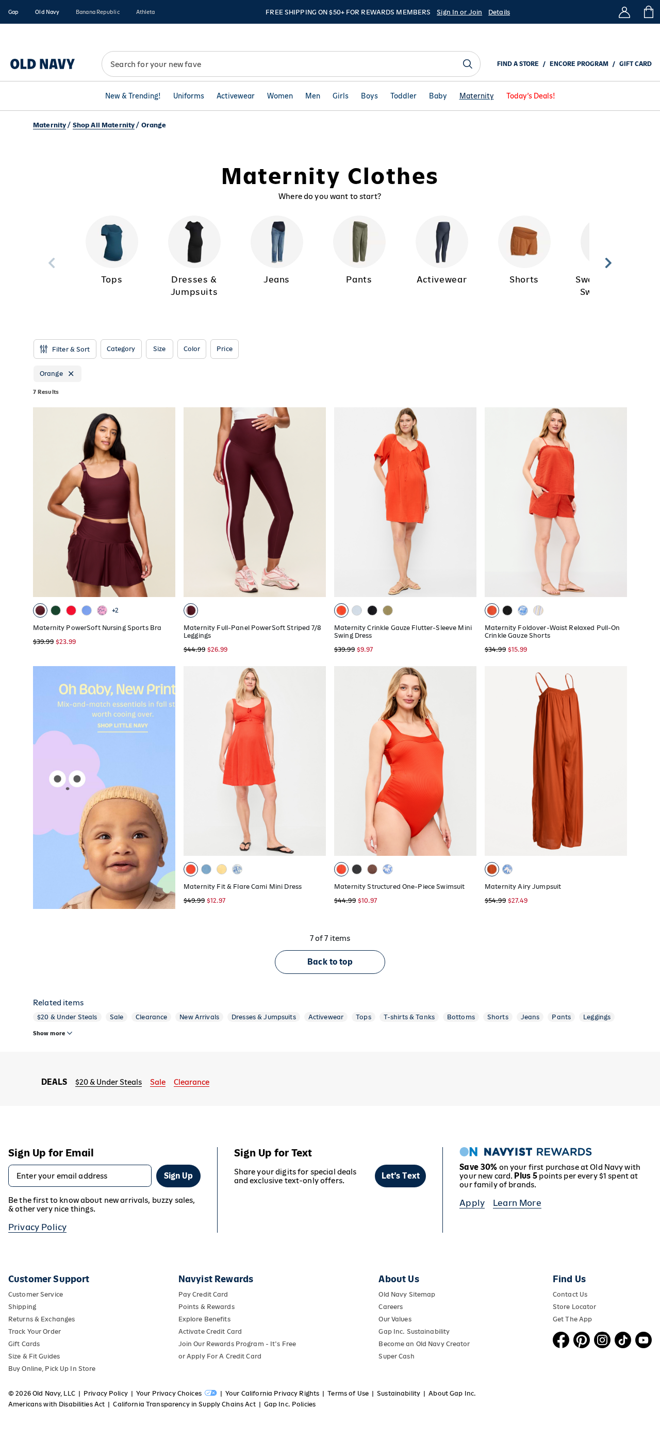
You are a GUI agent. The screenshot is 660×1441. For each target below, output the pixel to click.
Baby (438, 95)
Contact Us (570, 1294)
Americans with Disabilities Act (56, 1404)
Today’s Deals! (530, 95)
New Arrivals (199, 1017)
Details (499, 12)
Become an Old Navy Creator (424, 1344)
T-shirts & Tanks (409, 1017)
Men (312, 95)
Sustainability (398, 1393)
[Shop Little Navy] (122, 819)
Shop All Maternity (104, 125)
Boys (369, 95)
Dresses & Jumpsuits (264, 1017)
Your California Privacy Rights (272, 1393)
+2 (115, 610)
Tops (363, 1017)
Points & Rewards (206, 1307)
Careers (390, 1307)
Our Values (394, 1319)
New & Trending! (133, 95)
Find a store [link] (518, 64)
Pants (561, 1017)
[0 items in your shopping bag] (647, 12)
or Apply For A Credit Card (219, 1356)
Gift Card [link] (635, 64)
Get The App (572, 1319)
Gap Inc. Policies (290, 1404)
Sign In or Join (459, 12)
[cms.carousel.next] (608, 263)
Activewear (236, 95)
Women (280, 95)
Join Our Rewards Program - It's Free (237, 1344)
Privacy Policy (37, 1227)
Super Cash (396, 1356)
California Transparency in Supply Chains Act (184, 1404)
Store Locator (575, 1307)
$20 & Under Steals (67, 1017)
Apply (472, 1203)
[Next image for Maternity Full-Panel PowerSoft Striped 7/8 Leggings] (313, 502)
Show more (49, 1033)
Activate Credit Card (210, 1331)
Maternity (476, 95)
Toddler (403, 95)
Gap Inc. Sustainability (414, 1331)
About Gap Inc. (452, 1393)
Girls (341, 95)
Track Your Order (34, 1331)
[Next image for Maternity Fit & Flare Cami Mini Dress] (313, 761)
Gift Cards (24, 1344)
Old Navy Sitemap (406, 1294)
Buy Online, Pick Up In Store (51, 1368)
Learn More (517, 1203)
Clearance (151, 1017)
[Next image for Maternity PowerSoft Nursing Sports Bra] (163, 502)
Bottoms (461, 1017)
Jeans (530, 1017)
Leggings (596, 1017)
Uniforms (188, 95)
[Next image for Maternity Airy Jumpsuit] (614, 761)
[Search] (467, 64)
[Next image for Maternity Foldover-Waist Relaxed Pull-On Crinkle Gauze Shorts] (614, 502)
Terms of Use (348, 1393)
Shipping (22, 1307)
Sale (117, 1017)
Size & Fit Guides (34, 1356)
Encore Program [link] (579, 64)
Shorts (497, 1017)
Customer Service (35, 1294)
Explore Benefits (204, 1319)
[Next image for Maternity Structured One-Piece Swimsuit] (464, 761)
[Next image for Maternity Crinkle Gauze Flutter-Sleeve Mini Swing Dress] (464, 502)
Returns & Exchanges (41, 1319)
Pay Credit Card (203, 1294)
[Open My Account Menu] (624, 12)
